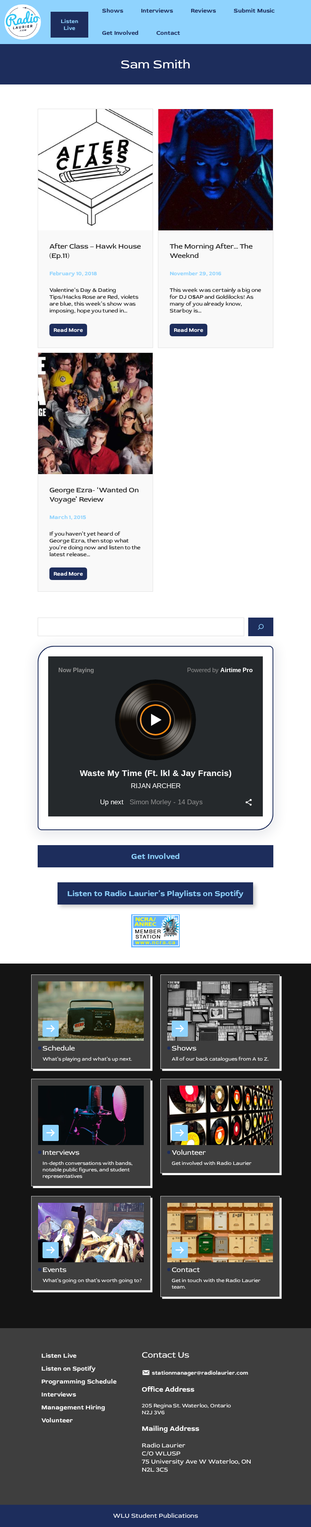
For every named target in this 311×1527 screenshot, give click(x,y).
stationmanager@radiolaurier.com (200, 1372)
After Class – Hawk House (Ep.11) (95, 251)
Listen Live (69, 25)
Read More (68, 330)
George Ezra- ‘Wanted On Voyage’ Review (94, 494)
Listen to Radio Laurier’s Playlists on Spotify (155, 893)
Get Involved (155, 856)
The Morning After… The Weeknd (211, 251)
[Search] (261, 627)
